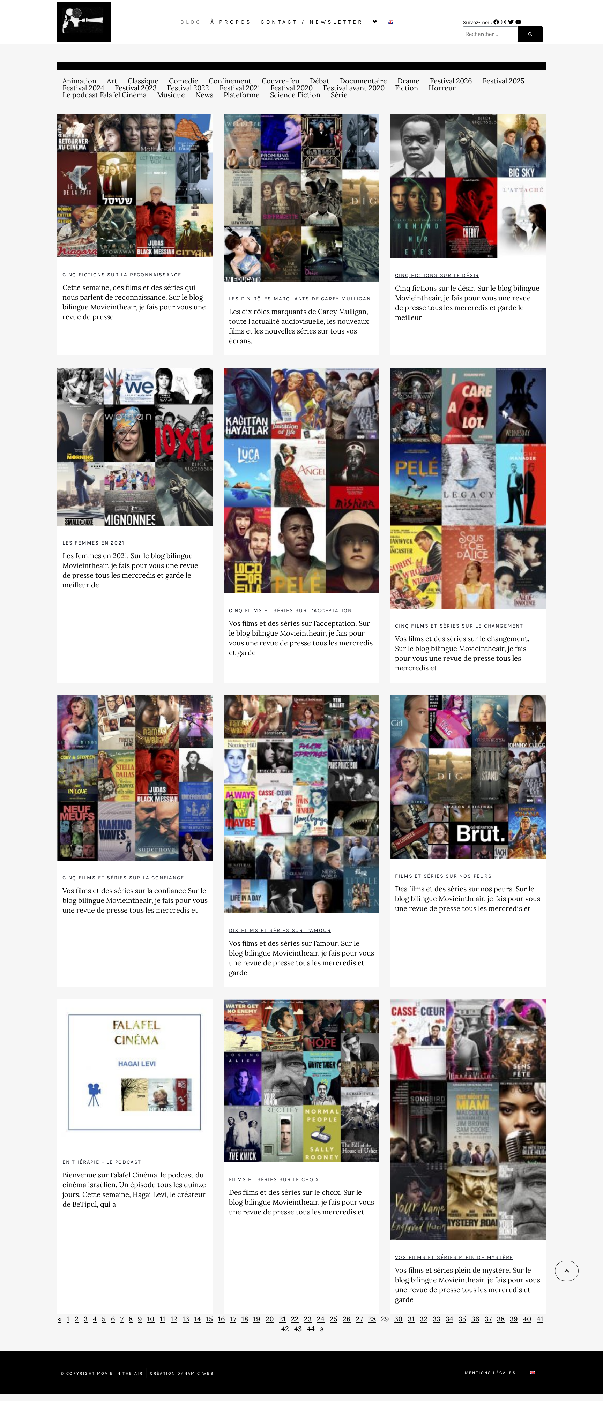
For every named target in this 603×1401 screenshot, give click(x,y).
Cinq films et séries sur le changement (459, 626)
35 (462, 1318)
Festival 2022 (188, 87)
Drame (408, 80)
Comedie (183, 80)
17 (233, 1318)
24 (321, 1318)
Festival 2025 (503, 80)
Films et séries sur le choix (274, 1179)
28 (372, 1318)
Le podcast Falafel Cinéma (104, 94)
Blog (191, 21)
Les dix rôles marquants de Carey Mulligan (300, 298)
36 (475, 1318)
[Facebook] (496, 22)
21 (282, 1318)
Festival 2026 (451, 80)
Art (112, 80)
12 (174, 1318)
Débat (319, 80)
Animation (79, 80)
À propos (231, 21)
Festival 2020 (291, 87)
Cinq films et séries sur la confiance (123, 878)
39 (514, 1318)
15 (209, 1318)
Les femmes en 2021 (93, 543)
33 (436, 1318)
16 (221, 1318)
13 (186, 1318)
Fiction (406, 87)
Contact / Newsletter (312, 21)
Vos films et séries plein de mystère (454, 1257)
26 (347, 1318)
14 (197, 1318)
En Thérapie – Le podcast (101, 1162)
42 (285, 1328)
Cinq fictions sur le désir (437, 275)
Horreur (442, 87)
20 (270, 1318)
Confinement (230, 80)
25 (333, 1318)
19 (256, 1318)
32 (423, 1318)
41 (540, 1318)
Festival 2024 (83, 87)
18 (244, 1318)
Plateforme (242, 94)
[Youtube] (518, 22)
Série (339, 94)
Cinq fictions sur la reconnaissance (121, 274)
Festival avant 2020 (354, 87)
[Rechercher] (530, 34)
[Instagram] (503, 22)
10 (151, 1318)
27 (359, 1318)
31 (411, 1318)
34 (449, 1318)
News (204, 94)
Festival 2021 (239, 87)
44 (311, 1328)
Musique (171, 94)
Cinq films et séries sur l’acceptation (290, 610)
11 (162, 1318)
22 (295, 1318)
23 (308, 1318)
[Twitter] (511, 22)
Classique (143, 80)
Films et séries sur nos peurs (443, 876)
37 (488, 1318)
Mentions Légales (490, 1372)
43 (298, 1328)
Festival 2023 (136, 87)
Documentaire (363, 80)
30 (398, 1318)
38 (501, 1318)
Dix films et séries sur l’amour (280, 930)
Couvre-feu (280, 80)
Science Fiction (295, 94)
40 (527, 1318)
